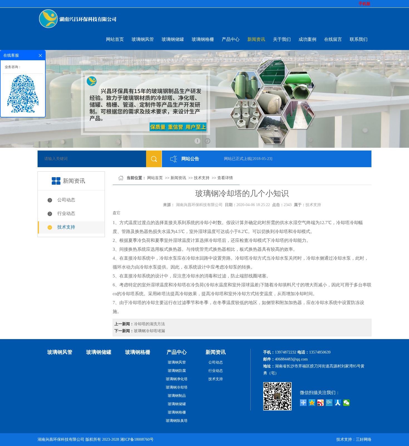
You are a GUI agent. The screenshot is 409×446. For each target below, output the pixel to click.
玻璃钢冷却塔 (177, 387)
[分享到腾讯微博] (329, 402)
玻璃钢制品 (177, 396)
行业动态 (66, 213)
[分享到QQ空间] (312, 402)
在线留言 (333, 39)
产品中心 (231, 39)
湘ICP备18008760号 (137, 439)
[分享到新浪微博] (320, 402)
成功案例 (307, 39)
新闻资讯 (256, 39)
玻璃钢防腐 (177, 371)
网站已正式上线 (231, 159)
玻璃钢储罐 (173, 39)
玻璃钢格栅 (203, 39)
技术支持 (66, 227)
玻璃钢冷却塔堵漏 (149, 331)
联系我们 (359, 39)
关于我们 (282, 39)
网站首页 (115, 39)
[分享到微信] (346, 402)
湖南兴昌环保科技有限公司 (199, 205)
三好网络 (363, 439)
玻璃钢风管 (143, 39)
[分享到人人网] (337, 402)
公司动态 (66, 199)
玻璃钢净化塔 (177, 379)
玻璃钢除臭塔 (177, 421)
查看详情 (225, 178)
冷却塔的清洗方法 (149, 324)
